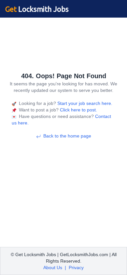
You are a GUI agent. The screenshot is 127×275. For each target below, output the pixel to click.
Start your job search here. (84, 103)
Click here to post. (78, 109)
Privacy (76, 267)
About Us (52, 267)
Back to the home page (67, 135)
